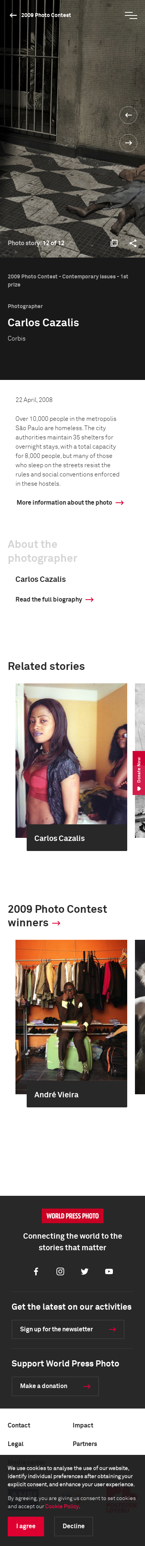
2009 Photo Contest (46, 15)
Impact (83, 1425)
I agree (26, 1526)
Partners (85, 1444)
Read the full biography (48, 600)
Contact (19, 1425)
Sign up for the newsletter (56, 1329)
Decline (74, 1526)
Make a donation (43, 1386)
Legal (16, 1444)
